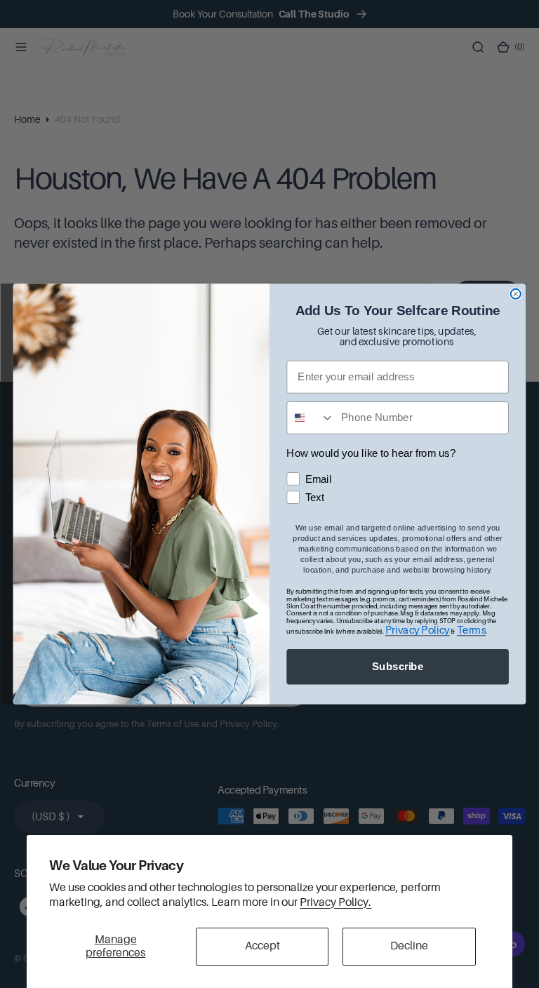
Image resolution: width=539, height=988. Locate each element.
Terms (471, 630)
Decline (409, 946)
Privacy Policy (417, 630)
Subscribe (397, 666)
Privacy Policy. (335, 902)
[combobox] (310, 418)
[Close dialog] (516, 294)
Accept (262, 946)
